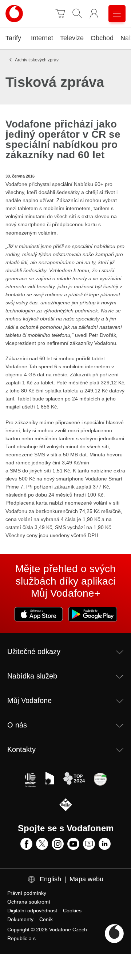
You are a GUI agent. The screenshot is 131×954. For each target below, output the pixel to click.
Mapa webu (86, 879)
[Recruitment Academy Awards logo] (48, 780)
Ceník (46, 919)
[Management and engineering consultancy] (30, 780)
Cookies (72, 910)
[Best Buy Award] (65, 805)
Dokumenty (20, 919)
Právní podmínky (26, 893)
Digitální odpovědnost (32, 910)
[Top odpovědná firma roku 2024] (74, 780)
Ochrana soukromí (28, 901)
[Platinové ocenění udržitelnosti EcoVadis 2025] (100, 780)
